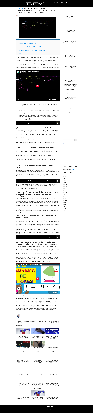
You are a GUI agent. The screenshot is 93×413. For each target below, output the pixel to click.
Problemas (67, 2)
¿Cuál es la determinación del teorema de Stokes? (28, 44)
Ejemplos (65, 186)
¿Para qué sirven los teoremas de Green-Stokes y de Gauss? (30, 46)
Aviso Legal (49, 409)
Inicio (50, 2)
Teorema (65, 208)
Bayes (64, 176)
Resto (64, 202)
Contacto (67, 5)
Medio (64, 196)
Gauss (62, 2)
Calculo (64, 178)
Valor (64, 212)
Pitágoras (65, 198)
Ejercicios (65, 188)
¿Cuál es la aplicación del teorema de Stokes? (27, 43)
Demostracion (66, 184)
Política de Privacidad (50, 408)
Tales (54, 2)
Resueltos (65, 204)
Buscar (64, 138)
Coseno (57, 2)
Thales (64, 210)
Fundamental (65, 192)
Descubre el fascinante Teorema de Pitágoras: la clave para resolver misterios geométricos (49, 322)
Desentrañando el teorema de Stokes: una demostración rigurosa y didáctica (33, 50)
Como (64, 180)
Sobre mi (62, 5)
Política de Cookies (50, 410)
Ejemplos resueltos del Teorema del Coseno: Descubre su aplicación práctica (26, 322)
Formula (64, 190)
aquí (73, 169)
